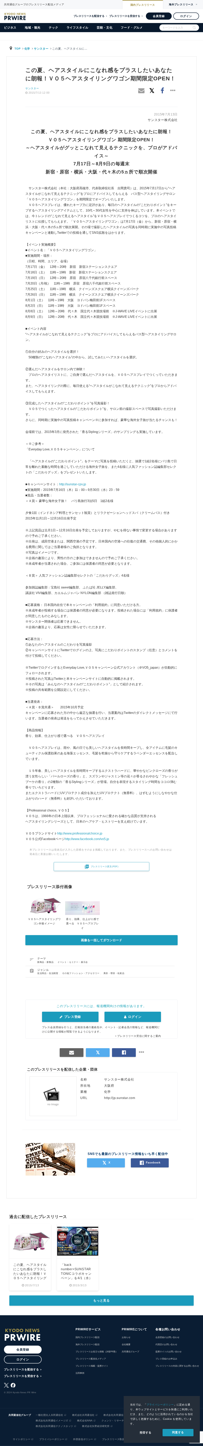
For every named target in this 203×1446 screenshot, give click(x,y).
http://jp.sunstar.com (119, 1098)
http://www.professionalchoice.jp (79, 833)
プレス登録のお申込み (166, 1359)
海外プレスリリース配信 (88, 1344)
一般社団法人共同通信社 (49, 1415)
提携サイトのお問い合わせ (168, 1351)
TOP (17, 48)
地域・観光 (32, 27)
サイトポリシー (21, 1439)
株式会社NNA (85, 1420)
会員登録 (159, 16)
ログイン (186, 16)
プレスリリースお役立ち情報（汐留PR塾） (97, 1351)
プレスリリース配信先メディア (91, 1359)
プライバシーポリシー (160, 1404)
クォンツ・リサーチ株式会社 (118, 1420)
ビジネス (10, 27)
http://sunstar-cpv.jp (72, 484)
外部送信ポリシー (83, 1439)
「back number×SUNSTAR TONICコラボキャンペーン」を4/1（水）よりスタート (76, 1273)
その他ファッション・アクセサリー (81, 973)
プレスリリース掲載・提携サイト (92, 1366)
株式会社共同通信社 (83, 1415)
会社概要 (126, 1344)
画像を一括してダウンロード (101, 940)
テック (53, 27)
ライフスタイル (78, 27)
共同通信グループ (130, 1351)
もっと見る (101, 1300)
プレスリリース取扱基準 (116, 1439)
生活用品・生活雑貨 (48, 973)
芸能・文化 (104, 27)
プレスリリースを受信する (124, 15)
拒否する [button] (145, 1432)
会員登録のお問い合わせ (167, 1337)
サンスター (41, 48)
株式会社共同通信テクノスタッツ (54, 1426)
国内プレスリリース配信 (88, 1337)
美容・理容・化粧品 (113, 973)
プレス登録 (72, 1016)
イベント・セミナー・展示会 (72, 962)
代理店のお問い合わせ (166, 1344)
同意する (178, 1432)
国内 (142, 4)
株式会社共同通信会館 (115, 1415)
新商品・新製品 (45, 962)
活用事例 (80, 1373)
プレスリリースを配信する (89, 15)
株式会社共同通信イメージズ (52, 1420)
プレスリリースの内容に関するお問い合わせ (177, 1366)
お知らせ (126, 1337)
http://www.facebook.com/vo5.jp (87, 839)
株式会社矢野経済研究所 (96, 1426)
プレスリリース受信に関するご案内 (139, 1036)
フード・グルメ (132, 27)
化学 (27, 48)
